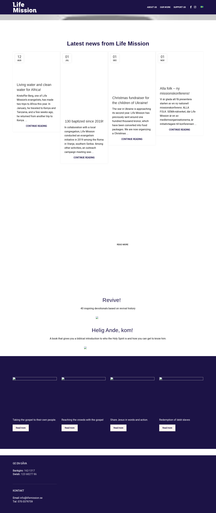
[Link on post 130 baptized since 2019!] (84, 83)
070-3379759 (25, 502)
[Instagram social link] (195, 7)
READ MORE (122, 244)
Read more (21, 427)
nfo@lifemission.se (31, 498)
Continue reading (36, 126)
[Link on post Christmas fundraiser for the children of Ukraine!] (132, 72)
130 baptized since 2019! (84, 121)
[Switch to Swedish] (201, 7)
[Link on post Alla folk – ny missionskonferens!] (179, 67)
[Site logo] (25, 7)
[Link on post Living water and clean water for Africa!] (36, 65)
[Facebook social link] (191, 7)
